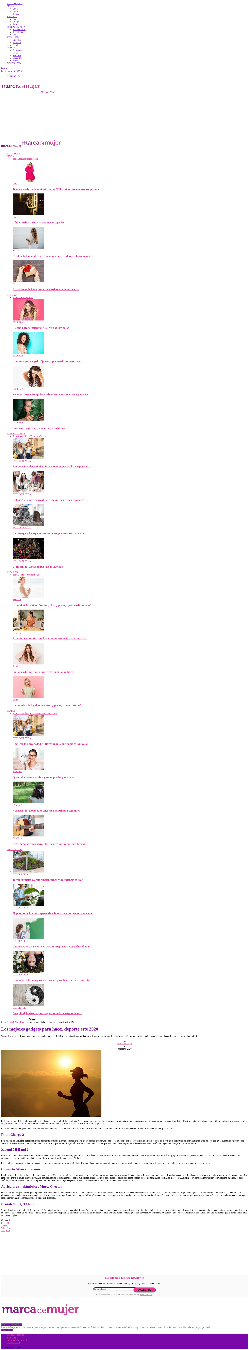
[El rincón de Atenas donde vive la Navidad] (28, 558)
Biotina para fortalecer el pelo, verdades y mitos (41, 327)
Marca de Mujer (124, 1043)
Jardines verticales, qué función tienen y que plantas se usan (48, 879)
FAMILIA (11, 47)
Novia (15, 11)
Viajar (15, 34)
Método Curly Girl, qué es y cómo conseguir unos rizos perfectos (50, 394)
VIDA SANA (13, 37)
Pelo (15, 24)
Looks (15, 8)
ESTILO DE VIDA (16, 27)
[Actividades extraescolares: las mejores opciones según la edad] (28, 835)
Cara (15, 19)
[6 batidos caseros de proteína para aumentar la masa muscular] (28, 630)
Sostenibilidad (19, 29)
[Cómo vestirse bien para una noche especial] (28, 214)
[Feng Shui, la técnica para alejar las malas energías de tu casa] (28, 1005)
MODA (10, 6)
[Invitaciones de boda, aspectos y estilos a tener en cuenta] (28, 281)
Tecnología (18, 32)
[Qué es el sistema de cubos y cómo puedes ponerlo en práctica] (28, 769)
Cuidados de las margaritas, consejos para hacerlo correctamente (51, 980)
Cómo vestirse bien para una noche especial (38, 222)
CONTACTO (13, 76)
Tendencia (17, 14)
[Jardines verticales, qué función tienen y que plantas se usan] (28, 871)
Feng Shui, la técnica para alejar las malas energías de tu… (47, 1013)
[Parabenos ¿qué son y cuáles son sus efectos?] (28, 420)
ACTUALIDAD (14, 3)
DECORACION (14, 63)
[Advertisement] (124, 115)
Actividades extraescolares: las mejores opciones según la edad (49, 843)
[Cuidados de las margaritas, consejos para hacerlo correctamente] (28, 972)
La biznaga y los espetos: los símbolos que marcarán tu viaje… (49, 533)
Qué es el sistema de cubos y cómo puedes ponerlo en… (45, 777)
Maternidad (18, 58)
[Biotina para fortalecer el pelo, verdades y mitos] (28, 319)
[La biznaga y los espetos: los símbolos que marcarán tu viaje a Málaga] (28, 525)
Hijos (15, 53)
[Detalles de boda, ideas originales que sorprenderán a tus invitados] (28, 248)
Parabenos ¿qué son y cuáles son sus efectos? (39, 427)
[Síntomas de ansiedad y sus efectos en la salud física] (28, 663)
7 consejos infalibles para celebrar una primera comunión (46, 810)
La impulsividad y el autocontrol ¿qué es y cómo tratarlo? (47, 705)
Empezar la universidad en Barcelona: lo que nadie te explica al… (51, 466)
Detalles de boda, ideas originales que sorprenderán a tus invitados (52, 255)
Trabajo (16, 60)
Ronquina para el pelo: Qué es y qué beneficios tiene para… (48, 361)
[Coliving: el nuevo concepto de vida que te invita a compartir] (28, 491)
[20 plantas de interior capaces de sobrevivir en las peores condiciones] (28, 905)
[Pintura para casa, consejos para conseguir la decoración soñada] (28, 938)
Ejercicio (17, 40)
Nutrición (17, 42)
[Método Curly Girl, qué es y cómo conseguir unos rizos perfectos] (28, 386)
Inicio (3, 1022)
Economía (17, 50)
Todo (15, 159)
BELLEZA (12, 16)
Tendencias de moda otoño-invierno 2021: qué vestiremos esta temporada (56, 189)
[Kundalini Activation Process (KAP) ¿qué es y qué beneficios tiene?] (28, 597)
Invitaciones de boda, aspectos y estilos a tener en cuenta (46, 289)
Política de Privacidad (146, 1295)
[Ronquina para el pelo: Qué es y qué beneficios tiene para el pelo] (28, 353)
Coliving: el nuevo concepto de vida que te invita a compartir (49, 499)
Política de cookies (15, 1335)
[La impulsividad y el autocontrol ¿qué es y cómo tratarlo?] (28, 697)
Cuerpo (16, 21)
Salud (15, 45)
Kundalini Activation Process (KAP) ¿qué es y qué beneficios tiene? (52, 605)
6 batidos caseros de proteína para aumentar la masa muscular (50, 638)
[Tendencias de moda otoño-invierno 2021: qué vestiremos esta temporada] (28, 181)
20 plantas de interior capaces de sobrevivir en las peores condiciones (53, 913)
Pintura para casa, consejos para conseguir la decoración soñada (51, 946)
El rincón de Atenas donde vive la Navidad (38, 566)
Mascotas (17, 55)
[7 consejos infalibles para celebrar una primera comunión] (28, 802)
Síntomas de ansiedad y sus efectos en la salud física (43, 671)
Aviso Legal (12, 1337)
